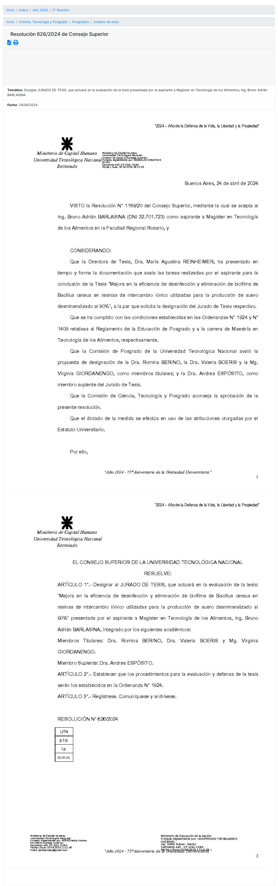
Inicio (10, 10)
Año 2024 (40, 10)
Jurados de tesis (106, 22)
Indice (23, 10)
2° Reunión (60, 10)
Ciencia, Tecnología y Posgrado (43, 22)
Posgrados (80, 22)
